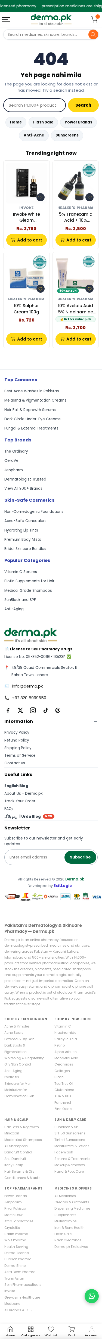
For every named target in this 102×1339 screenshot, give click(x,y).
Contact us (14, 763)
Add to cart (29, 240)
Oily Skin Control (17, 1064)
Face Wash (63, 1152)
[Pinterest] (57, 710)
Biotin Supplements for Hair (29, 581)
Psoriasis (11, 1077)
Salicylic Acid (65, 1039)
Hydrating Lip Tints (21, 530)
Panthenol (62, 1102)
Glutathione (64, 1089)
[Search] (93, 34)
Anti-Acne (34, 135)
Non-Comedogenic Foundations (33, 511)
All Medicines (65, 1196)
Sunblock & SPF (66, 1127)
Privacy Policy (16, 732)
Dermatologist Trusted (25, 479)
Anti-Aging (14, 609)
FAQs (9, 808)
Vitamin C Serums (20, 571)
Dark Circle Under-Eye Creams (32, 419)
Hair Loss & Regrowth (21, 1127)
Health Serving (16, 1246)
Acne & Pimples (17, 1026)
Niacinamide (65, 1032)
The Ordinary (16, 451)
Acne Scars (13, 1032)
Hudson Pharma (18, 1259)
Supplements (65, 1215)
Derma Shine (15, 1265)
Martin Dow (13, 1215)
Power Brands (78, 122)
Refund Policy (16, 740)
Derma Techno (16, 1253)
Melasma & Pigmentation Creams (35, 400)
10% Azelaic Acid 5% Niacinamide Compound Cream (75, 309)
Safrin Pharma (16, 1234)
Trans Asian (14, 1278)
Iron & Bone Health (69, 1227)
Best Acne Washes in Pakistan (31, 391)
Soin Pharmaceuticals (22, 1284)
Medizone (12, 1303)
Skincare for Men (18, 1083)
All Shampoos (16, 1146)
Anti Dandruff (15, 1158)
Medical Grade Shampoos (28, 590)
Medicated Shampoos (23, 1139)
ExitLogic (63, 885)
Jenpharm (13, 470)
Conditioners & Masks (22, 1177)
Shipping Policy (18, 747)
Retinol (60, 1045)
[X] (20, 710)
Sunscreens (67, 135)
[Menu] (6, 19)
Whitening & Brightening (24, 1058)
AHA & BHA (63, 1096)
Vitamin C (62, 1026)
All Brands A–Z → (18, 1310)
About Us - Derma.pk (23, 793)
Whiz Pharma (15, 1240)
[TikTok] (45, 710)
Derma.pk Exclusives (71, 1246)
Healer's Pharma (75, 208)
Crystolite (12, 1227)
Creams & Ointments (71, 1202)
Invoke (26, 208)
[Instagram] (32, 710)
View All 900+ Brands (23, 488)
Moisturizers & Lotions (71, 1146)
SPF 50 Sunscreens (69, 1133)
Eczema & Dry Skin (19, 1039)
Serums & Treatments (72, 1158)
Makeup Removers (69, 1165)
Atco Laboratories (18, 1221)
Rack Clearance (67, 1240)
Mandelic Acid (66, 1058)
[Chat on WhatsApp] (92, 1296)
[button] (40, 197)
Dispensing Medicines (72, 1208)
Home (16, 122)
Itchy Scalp (13, 1165)
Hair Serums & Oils (19, 1171)
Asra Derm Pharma (20, 1272)
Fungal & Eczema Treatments (31, 428)
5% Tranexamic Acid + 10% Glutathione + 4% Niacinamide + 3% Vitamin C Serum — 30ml (75, 217)
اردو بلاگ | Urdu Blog (28, 816)
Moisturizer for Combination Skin (19, 1092)
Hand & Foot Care (69, 1171)
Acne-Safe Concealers (25, 520)
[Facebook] (7, 710)
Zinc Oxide (63, 1108)
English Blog (16, 785)
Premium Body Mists (22, 539)
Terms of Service (20, 755)
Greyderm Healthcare (22, 1297)
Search (83, 105)
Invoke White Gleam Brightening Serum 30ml (27, 217)
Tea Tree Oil (63, 1083)
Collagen (62, 1070)
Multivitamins (65, 1221)
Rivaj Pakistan (15, 1208)
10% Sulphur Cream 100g (26, 308)
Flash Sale (43, 122)
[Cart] (94, 19)
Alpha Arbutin (65, 1051)
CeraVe (11, 460)
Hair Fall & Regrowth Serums (30, 409)
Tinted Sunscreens (69, 1139)
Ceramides (63, 1064)
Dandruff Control (18, 1152)
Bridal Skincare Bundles (25, 548)
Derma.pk (74, 879)
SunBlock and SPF (20, 599)
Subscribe (80, 857)
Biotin (59, 1077)
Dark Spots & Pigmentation (15, 1048)
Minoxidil (11, 1133)
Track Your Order (19, 801)
